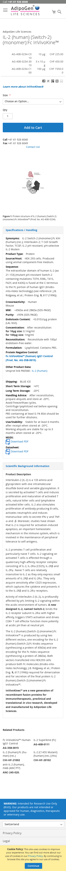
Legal (6, 841)
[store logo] (25, 10)
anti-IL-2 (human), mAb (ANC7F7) (13, 766)
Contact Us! (33, 147)
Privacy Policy (35, 856)
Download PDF (19, 441)
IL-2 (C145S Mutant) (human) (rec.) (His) (45, 753)
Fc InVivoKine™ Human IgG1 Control (17, 741)
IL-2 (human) (39, 370)
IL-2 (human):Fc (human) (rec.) (15, 753)
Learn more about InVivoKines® (23, 86)
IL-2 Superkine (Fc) (45, 740)
